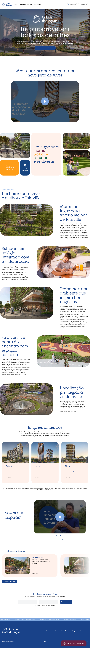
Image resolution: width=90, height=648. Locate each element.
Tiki (45, 641)
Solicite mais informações (75, 643)
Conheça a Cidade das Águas (43, 48)
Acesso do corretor (83, 4)
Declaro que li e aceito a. (46, 605)
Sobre (15, 4)
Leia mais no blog (7, 581)
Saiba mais (8, 471)
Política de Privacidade (50, 605)
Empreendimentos (24, 4)
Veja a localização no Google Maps (68, 411)
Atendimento (37, 4)
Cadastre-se (64, 601)
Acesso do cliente (73, 4)
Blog (31, 4)
